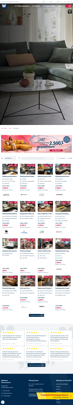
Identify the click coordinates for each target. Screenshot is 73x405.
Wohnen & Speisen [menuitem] (23, 6)
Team (51, 1)
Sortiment (5, 128)
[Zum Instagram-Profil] (68, 1)
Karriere (58, 1)
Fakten (58, 399)
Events (43, 1)
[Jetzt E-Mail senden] (71, 1)
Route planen (33, 395)
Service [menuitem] (60, 6)
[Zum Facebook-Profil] (65, 1)
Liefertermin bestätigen (62, 384)
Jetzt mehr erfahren (36, 151)
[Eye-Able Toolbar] (70, 11)
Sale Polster (16, 128)
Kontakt (58, 389)
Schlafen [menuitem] (37, 6)
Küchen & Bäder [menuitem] (50, 6)
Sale (69, 6)
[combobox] (10, 158)
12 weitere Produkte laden (36, 315)
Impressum (59, 391)
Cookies (58, 402)
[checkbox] (57, 158)
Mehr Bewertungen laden (36, 365)
